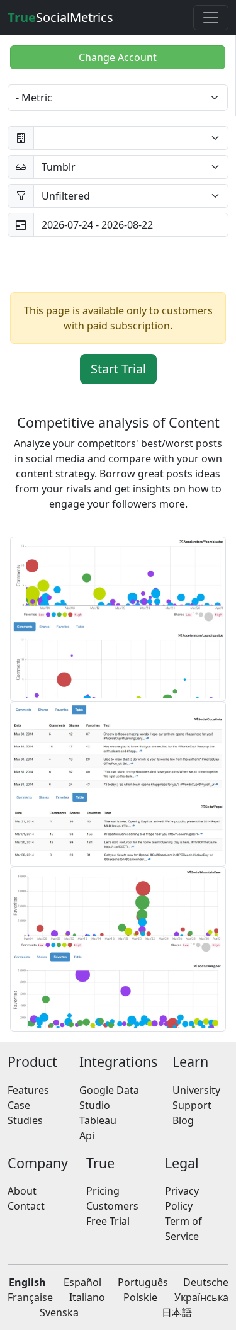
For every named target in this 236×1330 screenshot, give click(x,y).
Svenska (59, 1312)
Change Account (118, 57)
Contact (26, 1206)
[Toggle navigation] (210, 17)
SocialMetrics (60, 17)
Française (30, 1297)
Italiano (87, 1297)
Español (82, 1282)
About (22, 1191)
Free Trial (108, 1221)
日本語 (177, 1312)
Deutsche (205, 1282)
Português (143, 1282)
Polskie (140, 1297)
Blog (183, 1120)
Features (28, 1090)
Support (191, 1105)
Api (86, 1135)
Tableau (97, 1120)
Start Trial (118, 368)
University (196, 1090)
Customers (112, 1206)
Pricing (103, 1191)
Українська (201, 1297)
